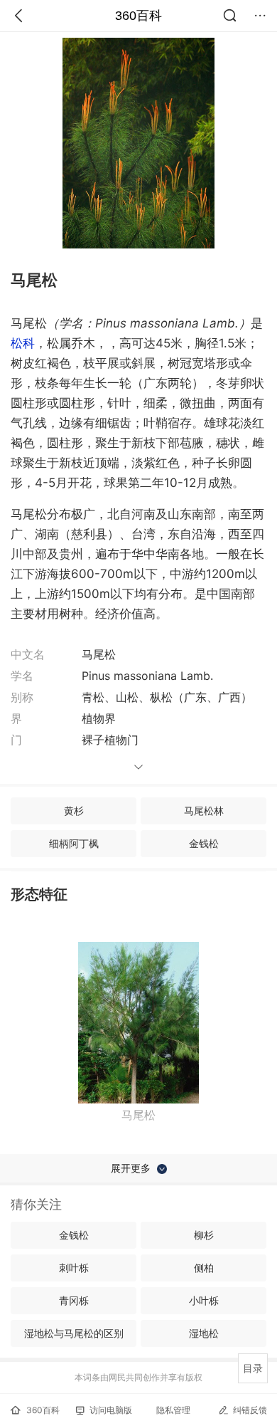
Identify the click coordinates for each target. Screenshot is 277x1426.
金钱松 (204, 843)
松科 (23, 343)
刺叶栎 (74, 1268)
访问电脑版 (110, 1410)
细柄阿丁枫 (74, 843)
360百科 (138, 16)
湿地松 (204, 1333)
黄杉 (74, 810)
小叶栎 (204, 1300)
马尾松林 (204, 810)
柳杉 (204, 1235)
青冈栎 (74, 1300)
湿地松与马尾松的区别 (74, 1333)
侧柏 (204, 1268)
